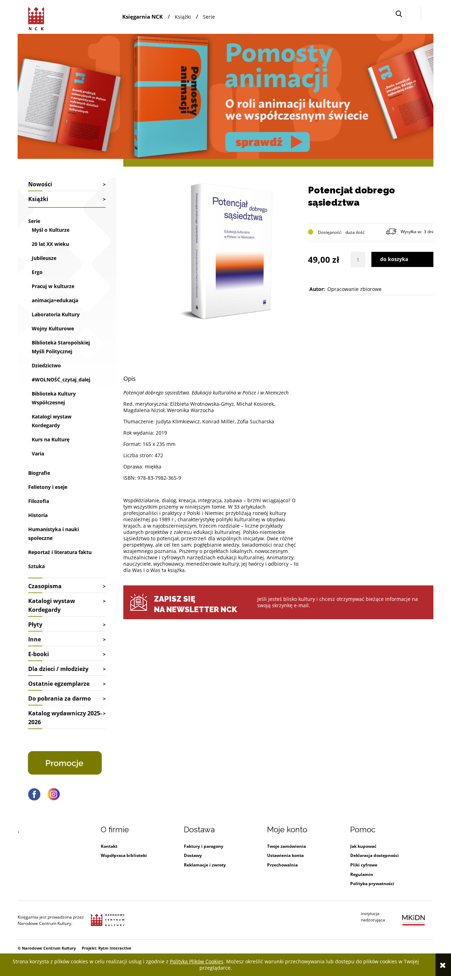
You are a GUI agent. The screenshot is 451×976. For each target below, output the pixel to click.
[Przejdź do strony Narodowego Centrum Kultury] (107, 920)
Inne (34, 639)
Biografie (39, 473)
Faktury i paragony (203, 846)
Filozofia (38, 501)
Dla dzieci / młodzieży (58, 669)
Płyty (35, 624)
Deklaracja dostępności (374, 855)
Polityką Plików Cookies (196, 961)
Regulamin (361, 874)
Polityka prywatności (372, 884)
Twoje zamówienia (286, 846)
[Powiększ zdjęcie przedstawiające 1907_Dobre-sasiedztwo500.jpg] (231, 249)
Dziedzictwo (46, 365)
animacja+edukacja (55, 300)
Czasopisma (45, 586)
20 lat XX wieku (50, 244)
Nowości (40, 184)
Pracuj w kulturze (53, 286)
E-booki (38, 654)
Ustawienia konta (285, 855)
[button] (399, 14)
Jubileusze (44, 258)
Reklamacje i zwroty (205, 865)
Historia (38, 515)
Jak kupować (363, 846)
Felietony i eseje (47, 487)
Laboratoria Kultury (56, 314)
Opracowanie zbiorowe (354, 289)
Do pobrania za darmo (59, 698)
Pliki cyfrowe (363, 865)
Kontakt (109, 846)
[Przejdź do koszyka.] (427, 14)
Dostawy (193, 855)
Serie (34, 221)
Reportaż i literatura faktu (60, 552)
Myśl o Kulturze (50, 229)
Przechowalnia (282, 865)
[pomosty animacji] (225, 95)
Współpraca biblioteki (124, 855)
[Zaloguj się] (413, 14)
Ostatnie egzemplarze (58, 684)
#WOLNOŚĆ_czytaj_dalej (61, 379)
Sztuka (36, 566)
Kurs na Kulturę (50, 439)
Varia (38, 453)
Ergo (37, 272)
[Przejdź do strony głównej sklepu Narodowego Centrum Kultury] (37, 17)
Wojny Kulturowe (53, 328)
